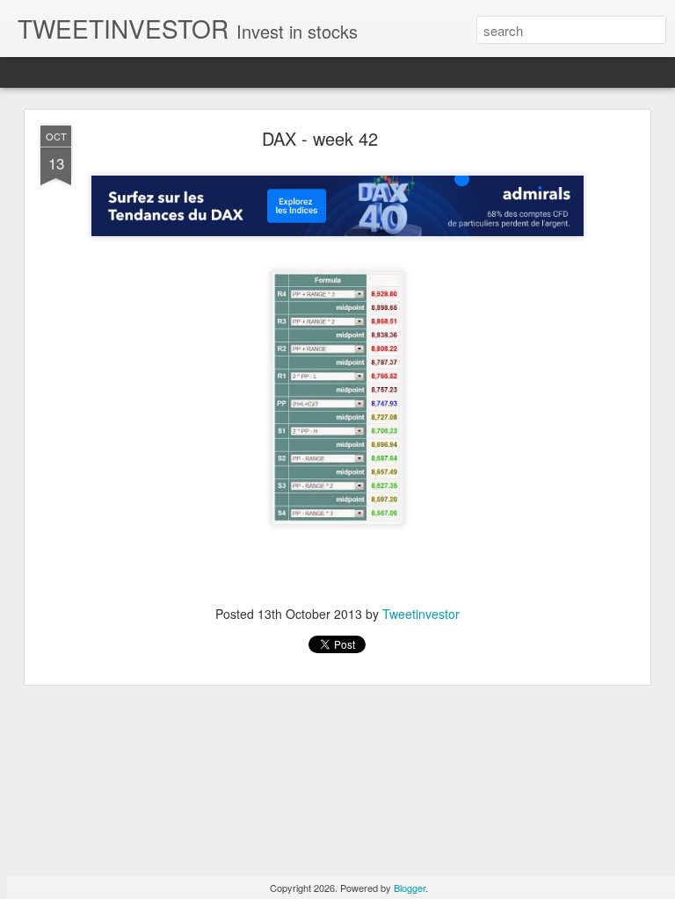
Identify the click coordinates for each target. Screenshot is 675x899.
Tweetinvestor (421, 613)
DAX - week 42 (320, 138)
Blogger (409, 888)
